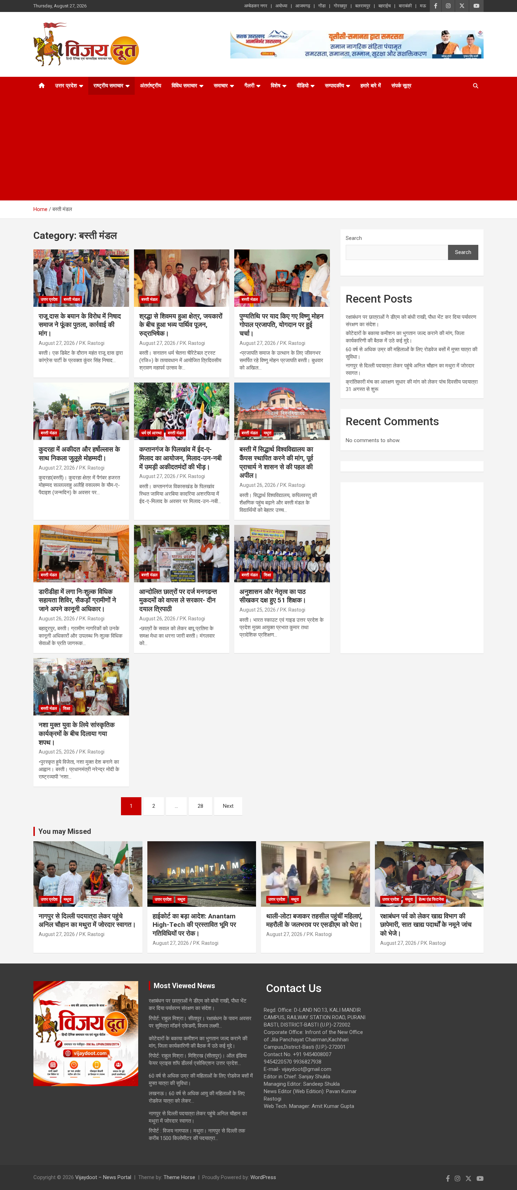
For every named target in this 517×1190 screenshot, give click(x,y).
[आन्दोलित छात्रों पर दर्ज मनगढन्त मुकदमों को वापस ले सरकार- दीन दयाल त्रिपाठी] (182, 553)
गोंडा (322, 5)
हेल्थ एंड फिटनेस (431, 899)
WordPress (263, 1177)
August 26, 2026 (258, 485)
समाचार (221, 85)
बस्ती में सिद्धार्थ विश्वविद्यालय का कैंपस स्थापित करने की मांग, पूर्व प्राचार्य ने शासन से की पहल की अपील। (276, 462)
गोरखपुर (340, 5)
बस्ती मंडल (72, 299)
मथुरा (268, 432)
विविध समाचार (184, 85)
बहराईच (384, 5)
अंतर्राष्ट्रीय (150, 85)
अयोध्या (281, 5)
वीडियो (302, 85)
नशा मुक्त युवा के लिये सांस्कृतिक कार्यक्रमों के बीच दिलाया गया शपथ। (77, 733)
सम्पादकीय (334, 85)
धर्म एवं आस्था (151, 432)
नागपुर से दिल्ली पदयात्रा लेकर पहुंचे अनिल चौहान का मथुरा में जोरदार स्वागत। (87, 920)
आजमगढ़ (302, 5)
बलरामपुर (362, 5)
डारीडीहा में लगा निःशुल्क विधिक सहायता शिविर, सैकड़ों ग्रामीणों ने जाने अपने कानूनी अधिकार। (77, 600)
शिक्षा (267, 574)
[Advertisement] (249, 147)
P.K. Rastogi (91, 343)
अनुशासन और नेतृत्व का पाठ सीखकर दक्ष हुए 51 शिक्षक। (273, 596)
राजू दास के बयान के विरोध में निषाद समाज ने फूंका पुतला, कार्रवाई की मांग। (80, 324)
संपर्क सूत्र (401, 85)
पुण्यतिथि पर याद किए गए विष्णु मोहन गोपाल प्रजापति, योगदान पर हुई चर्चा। (282, 324)
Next (228, 806)
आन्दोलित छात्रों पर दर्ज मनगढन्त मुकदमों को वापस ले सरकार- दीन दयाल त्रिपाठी (178, 600)
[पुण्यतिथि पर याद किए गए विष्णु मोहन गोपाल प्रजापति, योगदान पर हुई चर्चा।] (282, 278)
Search (354, 238)
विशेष (275, 85)
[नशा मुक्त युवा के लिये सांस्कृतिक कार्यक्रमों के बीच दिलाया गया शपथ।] (81, 687)
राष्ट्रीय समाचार (108, 85)
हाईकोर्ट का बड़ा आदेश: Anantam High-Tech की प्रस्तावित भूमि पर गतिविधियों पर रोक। (194, 924)
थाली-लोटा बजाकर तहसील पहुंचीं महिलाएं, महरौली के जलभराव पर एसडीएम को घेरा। (314, 920)
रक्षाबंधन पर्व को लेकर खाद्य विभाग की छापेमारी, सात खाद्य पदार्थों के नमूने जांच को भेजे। (426, 924)
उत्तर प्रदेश (66, 85)
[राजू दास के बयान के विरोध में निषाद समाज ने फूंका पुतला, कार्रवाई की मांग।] (81, 278)
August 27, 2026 (57, 343)
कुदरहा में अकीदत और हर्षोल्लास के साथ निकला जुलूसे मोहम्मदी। (79, 453)
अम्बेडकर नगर (255, 5)
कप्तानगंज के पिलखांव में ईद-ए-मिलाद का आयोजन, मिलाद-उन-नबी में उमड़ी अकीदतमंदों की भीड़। (180, 458)
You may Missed (64, 831)
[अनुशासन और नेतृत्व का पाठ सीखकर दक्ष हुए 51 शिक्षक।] (282, 553)
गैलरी (249, 85)
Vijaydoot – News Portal (103, 1177)
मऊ (423, 5)
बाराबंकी (405, 5)
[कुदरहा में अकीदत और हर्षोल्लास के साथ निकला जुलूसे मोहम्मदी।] (81, 411)
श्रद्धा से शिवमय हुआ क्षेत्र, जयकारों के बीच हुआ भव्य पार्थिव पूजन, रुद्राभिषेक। (180, 324)
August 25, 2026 (258, 610)
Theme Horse (179, 1177)
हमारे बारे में (370, 85)
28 (200, 806)
